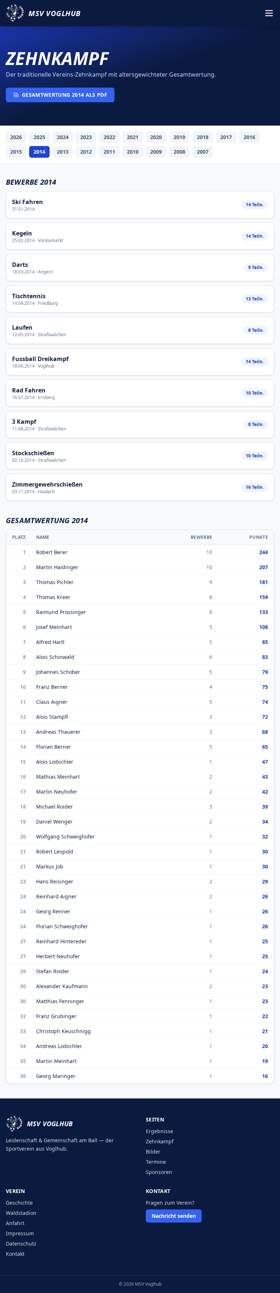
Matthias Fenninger (60, 1001)
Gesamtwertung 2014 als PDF (64, 94)
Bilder (153, 1151)
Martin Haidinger (57, 567)
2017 (226, 137)
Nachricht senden (174, 1215)
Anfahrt (15, 1223)
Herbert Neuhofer (58, 956)
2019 (179, 137)
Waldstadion (21, 1212)
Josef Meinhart (54, 627)
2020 (156, 137)
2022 (109, 137)
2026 (16, 137)
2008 (179, 151)
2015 (16, 151)
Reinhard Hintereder (61, 941)
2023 (86, 137)
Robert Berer (51, 552)
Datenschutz (21, 1243)
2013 (63, 151)
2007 (203, 151)
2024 (63, 137)
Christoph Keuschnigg (63, 1031)
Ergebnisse (159, 1131)
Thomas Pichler (55, 582)
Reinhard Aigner (56, 896)
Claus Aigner (51, 701)
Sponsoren (159, 1172)
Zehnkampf (160, 1141)
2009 (156, 151)
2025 (39, 137)
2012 (86, 151)
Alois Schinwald (55, 656)
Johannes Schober (58, 671)
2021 (133, 137)
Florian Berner (53, 746)
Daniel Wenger (54, 821)
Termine (156, 1161)
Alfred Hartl (50, 641)
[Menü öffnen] (269, 13)
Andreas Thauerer (58, 731)
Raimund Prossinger (61, 612)
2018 (203, 137)
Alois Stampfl (52, 716)
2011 (109, 151)
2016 (249, 137)
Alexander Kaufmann (62, 986)
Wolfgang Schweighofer (65, 836)
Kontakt (15, 1253)
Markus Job (49, 866)
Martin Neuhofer (56, 791)
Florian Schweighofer (62, 926)
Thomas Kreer (53, 597)
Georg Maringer (55, 1076)
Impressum (20, 1233)
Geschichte (19, 1202)
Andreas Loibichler (59, 1046)
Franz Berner (52, 686)
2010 (133, 151)
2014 (39, 151)
